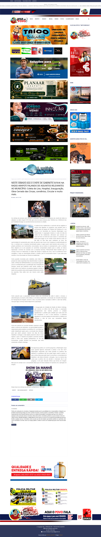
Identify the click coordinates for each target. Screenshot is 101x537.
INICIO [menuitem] (31, 18)
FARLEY (61, 535)
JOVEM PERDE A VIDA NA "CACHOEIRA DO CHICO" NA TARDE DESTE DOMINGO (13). (83, 261)
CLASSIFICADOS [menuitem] (70, 18)
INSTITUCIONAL (17, 1)
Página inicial (13, 179)
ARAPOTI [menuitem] (37, 18)
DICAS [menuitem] (77, 18)
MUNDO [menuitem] (56, 18)
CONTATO (34, 1)
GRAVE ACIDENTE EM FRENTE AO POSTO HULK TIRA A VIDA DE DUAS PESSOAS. (83, 236)
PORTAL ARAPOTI (50, 535)
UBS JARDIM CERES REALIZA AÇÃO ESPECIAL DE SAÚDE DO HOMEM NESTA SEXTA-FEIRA (78, 5)
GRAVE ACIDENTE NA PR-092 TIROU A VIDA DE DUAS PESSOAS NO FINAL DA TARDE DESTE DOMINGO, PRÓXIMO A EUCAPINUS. (83, 253)
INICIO (11, 1)
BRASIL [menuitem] (51, 18)
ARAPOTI (19, 179)
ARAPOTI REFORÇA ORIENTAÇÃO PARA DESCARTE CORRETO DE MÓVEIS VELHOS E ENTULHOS (29, 5)
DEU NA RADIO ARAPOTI (22, 390)
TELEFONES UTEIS (27, 1)
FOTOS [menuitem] (62, 18)
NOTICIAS (31, 390)
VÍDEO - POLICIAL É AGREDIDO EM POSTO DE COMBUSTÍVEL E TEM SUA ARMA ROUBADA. (82, 244)
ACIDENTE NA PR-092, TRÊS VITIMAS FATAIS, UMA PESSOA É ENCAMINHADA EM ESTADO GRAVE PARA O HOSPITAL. (83, 229)
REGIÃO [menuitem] (44, 18)
